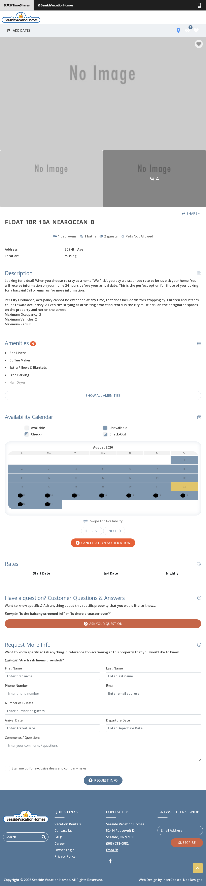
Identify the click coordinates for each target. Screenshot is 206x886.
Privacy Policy (65, 856)
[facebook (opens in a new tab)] (111, 861)
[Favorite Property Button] (199, 44)
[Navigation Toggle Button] (200, 17)
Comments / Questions (22, 737)
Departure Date (118, 720)
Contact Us (63, 830)
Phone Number (16, 685)
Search (10, 837)
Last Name (114, 668)
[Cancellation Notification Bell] (20, 495)
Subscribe (187, 842)
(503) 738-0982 (117, 843)
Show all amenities (103, 395)
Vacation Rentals (68, 824)
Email (110, 685)
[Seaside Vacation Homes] (55, 5)
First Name (13, 668)
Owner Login (64, 850)
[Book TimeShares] (17, 5)
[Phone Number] (199, 5)
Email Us (112, 850)
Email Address (171, 830)
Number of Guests (19, 703)
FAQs (59, 837)
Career (60, 843)
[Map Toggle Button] (178, 30)
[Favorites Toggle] (196, 30)
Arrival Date (14, 720)
